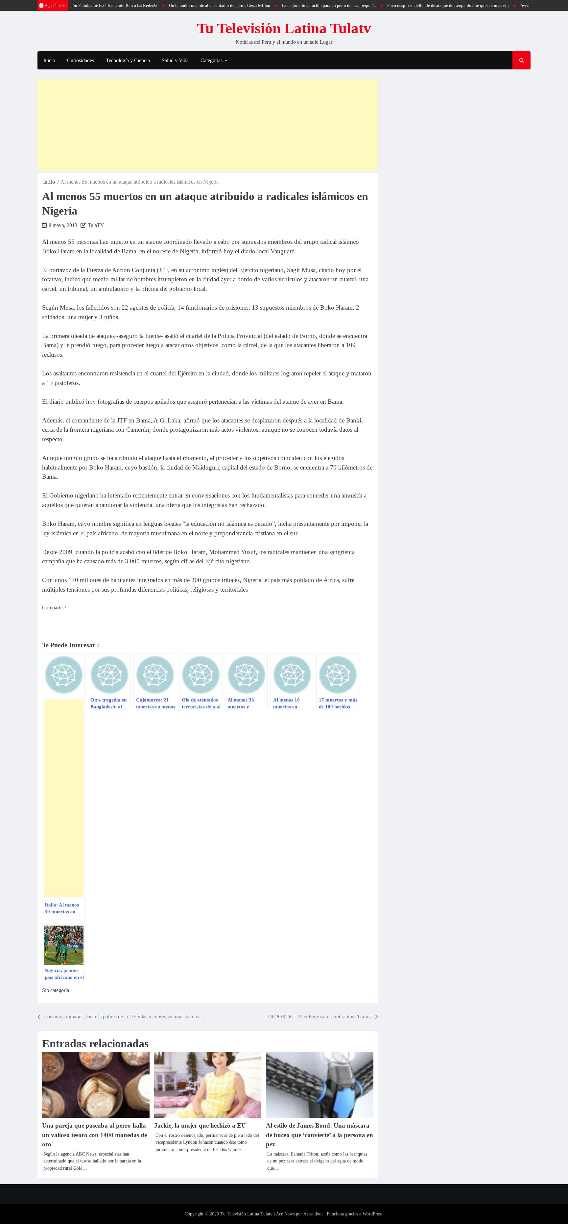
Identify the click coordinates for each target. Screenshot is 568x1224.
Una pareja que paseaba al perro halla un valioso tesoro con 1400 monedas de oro (94, 1135)
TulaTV (96, 225)
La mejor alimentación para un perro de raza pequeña (304, 5)
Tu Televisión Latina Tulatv (284, 28)
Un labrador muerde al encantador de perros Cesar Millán (195, 5)
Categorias (212, 60)
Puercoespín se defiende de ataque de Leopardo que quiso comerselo (423, 5)
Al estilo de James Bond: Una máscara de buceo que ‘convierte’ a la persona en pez (319, 1135)
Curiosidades (80, 60)
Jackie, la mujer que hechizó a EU (200, 1125)
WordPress (372, 1213)
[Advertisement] (207, 125)
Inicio (49, 60)
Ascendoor (313, 1213)
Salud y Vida (175, 60)
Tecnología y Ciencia (128, 60)
